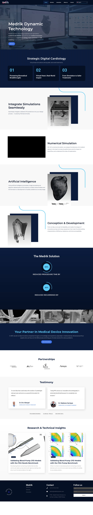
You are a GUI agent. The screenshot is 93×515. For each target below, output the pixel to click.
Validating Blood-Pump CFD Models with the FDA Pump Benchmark (65, 462)
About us (66, 2)
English (79, 2)
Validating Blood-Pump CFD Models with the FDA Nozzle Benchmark (25, 462)
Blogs (13, 457)
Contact (72, 2)
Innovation (58, 2)
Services (52, 2)
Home (46, 2)
